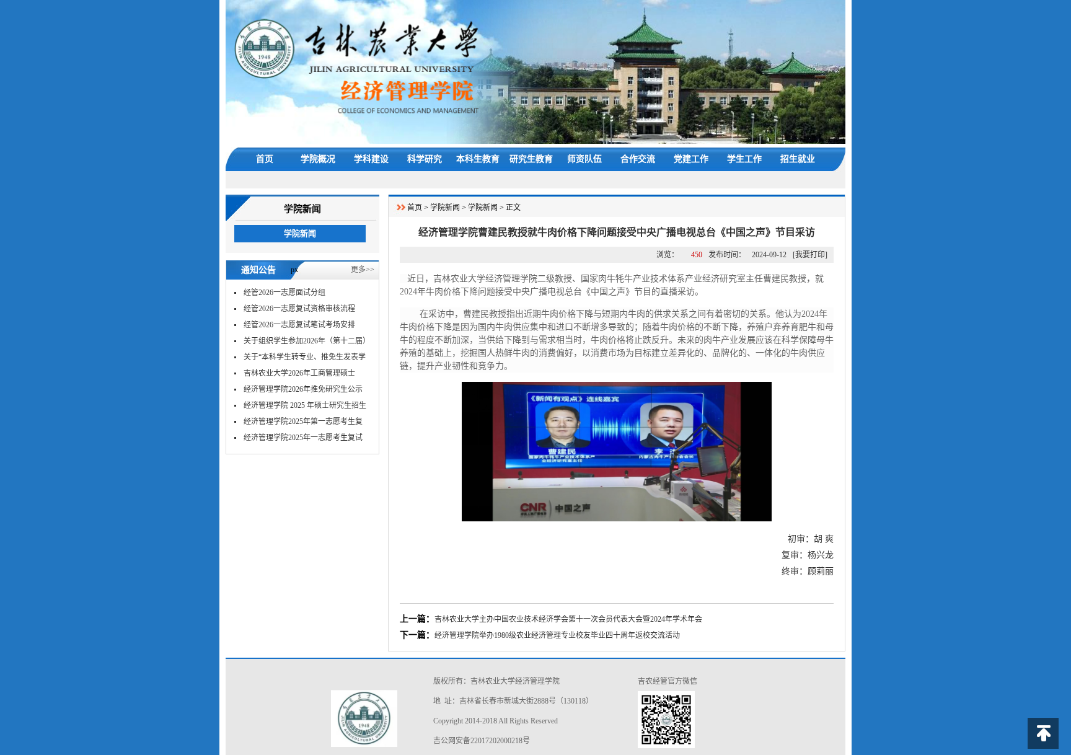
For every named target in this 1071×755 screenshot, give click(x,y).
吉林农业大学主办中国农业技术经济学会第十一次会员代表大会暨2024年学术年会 (568, 619)
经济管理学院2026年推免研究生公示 (303, 389)
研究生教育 (531, 159)
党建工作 (691, 159)
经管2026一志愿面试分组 (284, 292)
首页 (264, 159)
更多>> (362, 269)
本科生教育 (478, 159)
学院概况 (318, 159)
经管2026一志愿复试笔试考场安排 (299, 324)
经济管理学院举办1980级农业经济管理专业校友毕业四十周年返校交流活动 (557, 635)
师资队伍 (584, 159)
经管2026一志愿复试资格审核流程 (299, 308)
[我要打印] (810, 254)
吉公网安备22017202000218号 (481, 740)
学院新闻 (300, 233)
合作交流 (637, 159)
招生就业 (797, 159)
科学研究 (424, 159)
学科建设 (371, 159)
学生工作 (744, 159)
